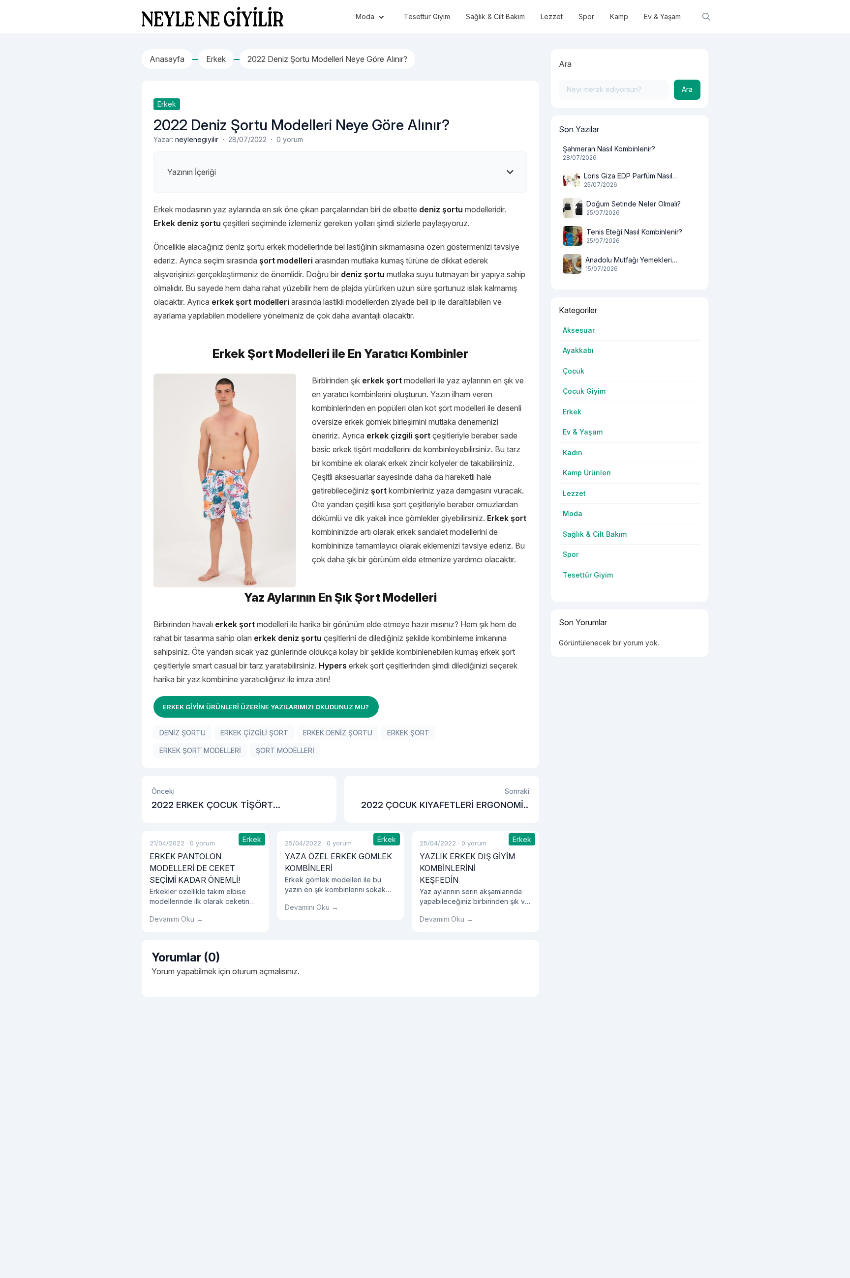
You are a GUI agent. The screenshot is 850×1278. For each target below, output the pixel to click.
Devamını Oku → (176, 919)
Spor (570, 554)
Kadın (572, 452)
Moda (572, 513)
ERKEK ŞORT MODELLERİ (200, 750)
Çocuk (573, 371)
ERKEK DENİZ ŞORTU (337, 732)
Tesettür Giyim (588, 575)
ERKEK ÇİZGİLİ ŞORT (254, 732)
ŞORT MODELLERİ (285, 750)
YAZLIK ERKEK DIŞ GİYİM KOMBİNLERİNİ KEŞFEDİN (467, 868)
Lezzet (574, 493)
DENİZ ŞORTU (182, 732)
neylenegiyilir (196, 139)
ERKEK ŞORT (408, 732)
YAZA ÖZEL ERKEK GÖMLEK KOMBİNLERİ (338, 862)
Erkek (166, 104)
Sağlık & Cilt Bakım (595, 534)
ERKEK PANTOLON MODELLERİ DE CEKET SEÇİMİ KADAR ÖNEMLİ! (195, 868)
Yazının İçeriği (191, 172)
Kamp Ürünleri (587, 472)
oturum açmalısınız (265, 971)
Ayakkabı (578, 350)
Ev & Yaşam (583, 432)
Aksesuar (579, 330)
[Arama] (706, 17)
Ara (565, 64)
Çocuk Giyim (584, 391)
